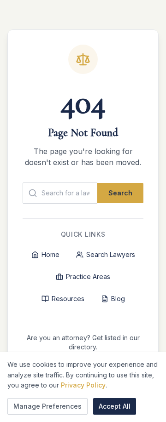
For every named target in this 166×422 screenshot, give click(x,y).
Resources (68, 298)
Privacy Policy (83, 385)
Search (120, 193)
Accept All (114, 406)
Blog (118, 298)
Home (50, 254)
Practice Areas (88, 276)
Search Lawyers (110, 254)
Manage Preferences (47, 406)
